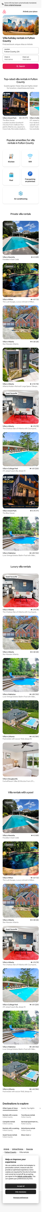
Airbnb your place (30, 11)
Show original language (12, 5)
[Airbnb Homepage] (4, 11)
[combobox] (20, 51)
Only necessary (20, 1192)
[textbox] (11, 59)
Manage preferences (20, 1198)
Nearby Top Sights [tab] (28, 1108)
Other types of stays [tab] (10, 1108)
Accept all (20, 1186)
